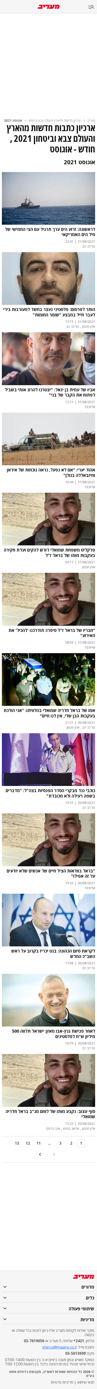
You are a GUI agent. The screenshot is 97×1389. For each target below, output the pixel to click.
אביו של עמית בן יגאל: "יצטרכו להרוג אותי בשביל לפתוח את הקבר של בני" (50, 392)
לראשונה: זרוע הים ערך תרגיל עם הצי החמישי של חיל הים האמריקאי (50, 232)
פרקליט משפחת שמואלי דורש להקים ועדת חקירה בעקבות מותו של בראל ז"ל (49, 552)
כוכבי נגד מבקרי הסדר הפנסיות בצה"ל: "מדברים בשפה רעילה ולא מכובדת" (50, 793)
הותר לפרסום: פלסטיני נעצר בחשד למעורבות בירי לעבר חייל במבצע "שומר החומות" (49, 312)
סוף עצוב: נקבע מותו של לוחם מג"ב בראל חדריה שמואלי (50, 1114)
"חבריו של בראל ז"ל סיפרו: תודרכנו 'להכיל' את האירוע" (51, 633)
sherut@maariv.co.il (59, 1347)
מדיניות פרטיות (62, 1382)
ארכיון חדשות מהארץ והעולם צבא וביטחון (55, 120)
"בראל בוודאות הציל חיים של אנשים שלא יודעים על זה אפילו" (51, 873)
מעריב (91, 120)
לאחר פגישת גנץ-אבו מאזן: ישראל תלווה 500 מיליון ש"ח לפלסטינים (53, 1033)
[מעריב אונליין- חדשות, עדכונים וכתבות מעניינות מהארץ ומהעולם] (48, 7)
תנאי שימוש (85, 1382)
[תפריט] (93, 7)
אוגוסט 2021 (13, 120)
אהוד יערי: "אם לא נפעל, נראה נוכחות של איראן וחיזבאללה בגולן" (51, 472)
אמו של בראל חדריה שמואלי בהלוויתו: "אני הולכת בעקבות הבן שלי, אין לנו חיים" (49, 713)
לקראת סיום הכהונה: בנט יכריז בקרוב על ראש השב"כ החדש (53, 953)
